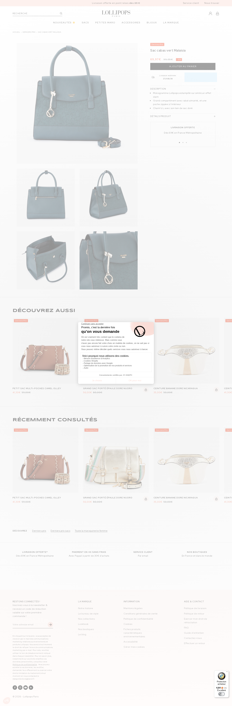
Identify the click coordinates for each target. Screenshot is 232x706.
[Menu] (227, 672)
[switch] (221, 694)
